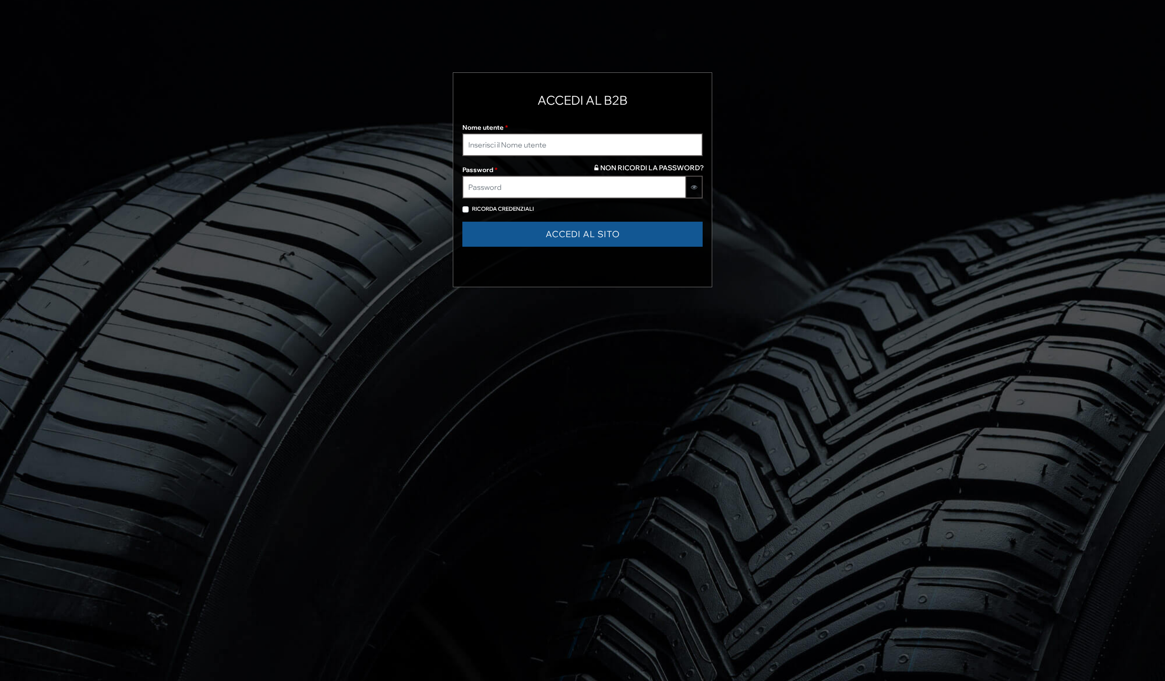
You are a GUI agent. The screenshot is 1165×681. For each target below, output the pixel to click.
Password (479, 170)
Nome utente (485, 127)
